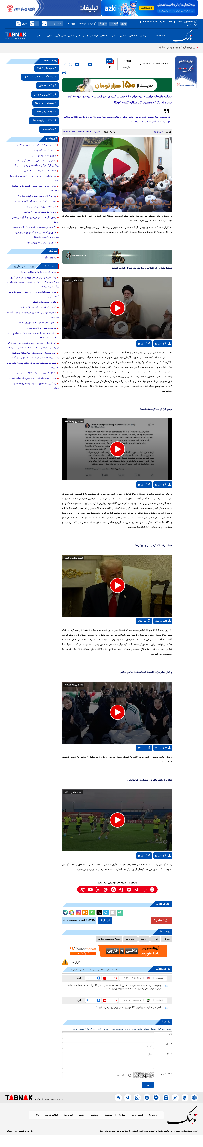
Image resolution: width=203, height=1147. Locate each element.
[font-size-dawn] (77, 64)
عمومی (144, 64)
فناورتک (103, 24)
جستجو (94, 1115)
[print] (64, 72)
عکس (71, 36)
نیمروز (124, 24)
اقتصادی (133, 36)
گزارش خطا (75, 962)
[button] (117, 308)
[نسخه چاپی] (120, 913)
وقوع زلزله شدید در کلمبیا (44, 156)
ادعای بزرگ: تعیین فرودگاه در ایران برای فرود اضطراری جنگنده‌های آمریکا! (36, 235)
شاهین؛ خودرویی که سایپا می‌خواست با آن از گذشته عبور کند (33, 315)
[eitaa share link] (85, 913)
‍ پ (83, 64)
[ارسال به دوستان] (113, 913)
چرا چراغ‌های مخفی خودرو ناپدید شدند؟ (37, 196)
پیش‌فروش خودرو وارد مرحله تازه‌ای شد (173, 47)
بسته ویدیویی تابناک (109, 939)
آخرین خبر (130, 939)
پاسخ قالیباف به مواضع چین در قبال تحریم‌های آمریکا (35, 220)
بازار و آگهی (60, 36)
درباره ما (153, 1115)
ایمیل (169, 1044)
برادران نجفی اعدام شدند (44, 302)
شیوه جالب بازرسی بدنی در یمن (41, 207)
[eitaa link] (105, 889)
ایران (155, 939)
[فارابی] (117, 85)
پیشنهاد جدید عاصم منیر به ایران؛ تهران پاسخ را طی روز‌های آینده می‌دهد (33, 336)
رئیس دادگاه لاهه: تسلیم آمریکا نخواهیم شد (35, 201)
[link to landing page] (183, 35)
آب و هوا (68, 1115)
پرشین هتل (50, 257)
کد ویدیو (142, 343)
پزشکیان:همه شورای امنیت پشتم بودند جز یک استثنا (35, 386)
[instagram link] (113, 889)
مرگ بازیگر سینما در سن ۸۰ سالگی (40, 212)
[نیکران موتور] (117, 257)
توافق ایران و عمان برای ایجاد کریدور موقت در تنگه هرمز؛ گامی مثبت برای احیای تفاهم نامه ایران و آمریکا (33, 346)
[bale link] (128, 889)
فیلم (78, 36)
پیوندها (71, 24)
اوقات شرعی (51, 1115)
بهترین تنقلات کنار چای (45, 150)
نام (170, 1034)
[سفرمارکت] (117, 951)
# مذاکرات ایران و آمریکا (44, 120)
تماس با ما (137, 1115)
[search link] (44, 23)
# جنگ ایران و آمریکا (45, 103)
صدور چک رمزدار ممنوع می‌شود (41, 242)
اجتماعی (104, 36)
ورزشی (123, 36)
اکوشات (114, 24)
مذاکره (166, 939)
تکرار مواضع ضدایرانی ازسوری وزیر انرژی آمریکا (34, 227)
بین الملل (144, 36)
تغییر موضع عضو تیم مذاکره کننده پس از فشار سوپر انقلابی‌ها (33, 365)
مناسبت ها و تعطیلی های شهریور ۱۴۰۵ (37, 323)
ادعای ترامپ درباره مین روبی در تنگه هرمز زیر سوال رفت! (34, 179)
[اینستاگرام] (78, 912)
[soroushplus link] (121, 889)
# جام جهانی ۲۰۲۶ (46, 68)
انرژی (85, 36)
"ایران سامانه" (11, 1131)
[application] (117, 308)
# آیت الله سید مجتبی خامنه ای (40, 77)
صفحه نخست (158, 36)
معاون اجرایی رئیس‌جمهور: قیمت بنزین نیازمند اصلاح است (35, 188)
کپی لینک (105, 920)
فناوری (49, 36)
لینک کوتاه (163, 920)
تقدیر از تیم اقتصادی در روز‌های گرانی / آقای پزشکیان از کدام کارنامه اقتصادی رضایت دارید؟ (37, 163)
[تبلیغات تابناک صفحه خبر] (186, 72)
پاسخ (79, 978)
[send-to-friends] (64, 64)
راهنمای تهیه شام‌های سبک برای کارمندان (36, 145)
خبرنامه (122, 1115)
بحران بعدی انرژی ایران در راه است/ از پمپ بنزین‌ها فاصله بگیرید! (34, 294)
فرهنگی (94, 36)
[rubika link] (152, 889)
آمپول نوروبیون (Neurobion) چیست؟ (38, 272)
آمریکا (144, 939)
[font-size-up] (90, 64)
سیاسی (114, 36)
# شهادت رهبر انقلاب (45, 112)
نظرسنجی (82, 24)
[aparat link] (82, 889)
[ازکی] (150, 8)
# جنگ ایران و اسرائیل (45, 94)
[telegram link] (136, 889)
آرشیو (93, 24)
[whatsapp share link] (92, 913)
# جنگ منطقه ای (47, 86)
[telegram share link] (106, 913)
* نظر (169, 1053)
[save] (70, 65)
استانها (40, 36)
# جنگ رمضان (49, 129)
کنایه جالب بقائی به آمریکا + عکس (40, 171)
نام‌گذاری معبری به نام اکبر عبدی (41, 328)
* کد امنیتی (166, 1073)
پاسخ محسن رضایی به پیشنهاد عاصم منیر (36, 373)
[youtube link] (90, 889)
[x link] (98, 889)
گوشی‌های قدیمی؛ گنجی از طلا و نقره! (38, 307)
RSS (37, 1115)
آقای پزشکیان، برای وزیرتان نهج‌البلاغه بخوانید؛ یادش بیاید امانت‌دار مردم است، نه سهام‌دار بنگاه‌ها (35, 355)
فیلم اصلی (159, 355)
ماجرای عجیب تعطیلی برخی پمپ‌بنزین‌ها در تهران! (32, 378)
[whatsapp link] (144, 889)
